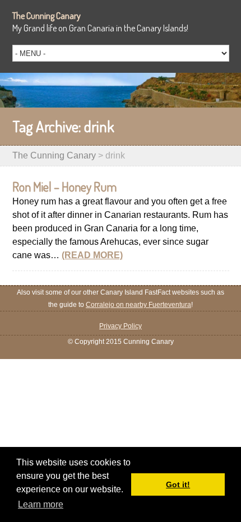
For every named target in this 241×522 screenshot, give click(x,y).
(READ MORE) (92, 255)
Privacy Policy (120, 326)
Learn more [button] (40, 504)
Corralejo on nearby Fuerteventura (138, 305)
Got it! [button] (178, 484)
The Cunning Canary (46, 15)
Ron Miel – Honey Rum (64, 186)
